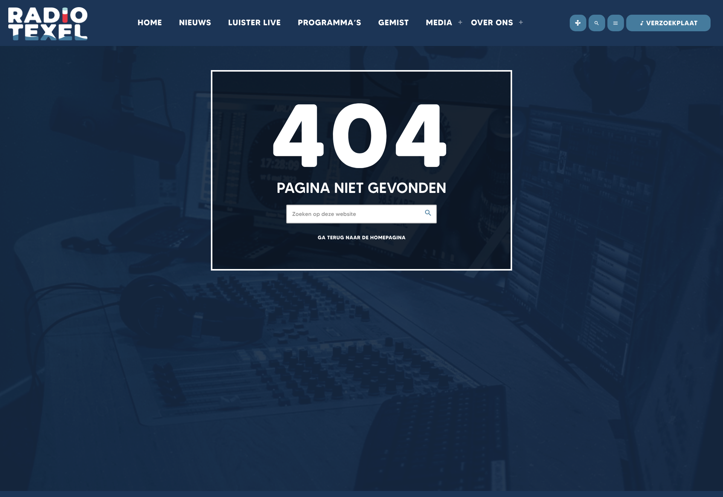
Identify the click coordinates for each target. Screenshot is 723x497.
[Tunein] (578, 23)
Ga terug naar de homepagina (362, 238)
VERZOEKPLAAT (668, 23)
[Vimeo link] (47, 23)
